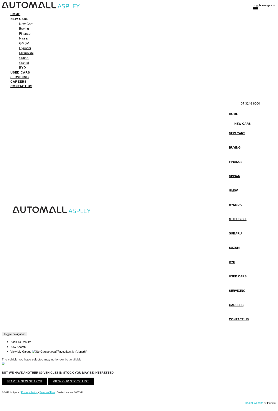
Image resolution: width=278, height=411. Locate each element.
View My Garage (48, 351)
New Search (18, 347)
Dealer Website (254, 402)
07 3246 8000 (250, 103)
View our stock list (71, 381)
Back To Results (20, 342)
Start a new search (24, 381)
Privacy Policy (29, 392)
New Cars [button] (19, 19)
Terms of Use (47, 392)
